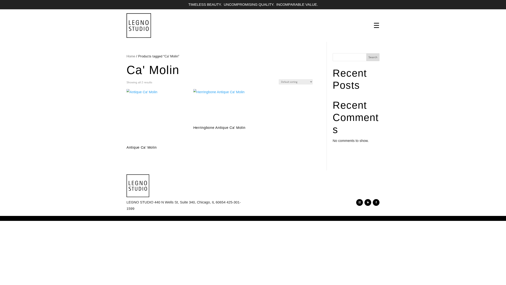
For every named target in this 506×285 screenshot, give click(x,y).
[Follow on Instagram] (359, 202)
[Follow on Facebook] (376, 202)
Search (372, 57)
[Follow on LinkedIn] (367, 202)
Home (130, 56)
